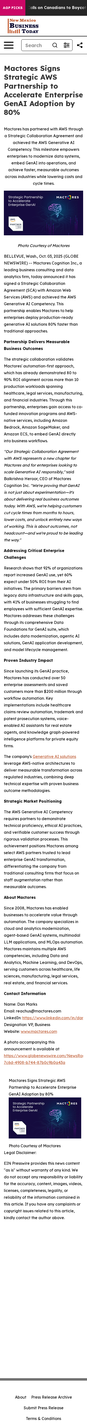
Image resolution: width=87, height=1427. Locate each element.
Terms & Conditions (43, 1418)
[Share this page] (79, 45)
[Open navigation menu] (9, 45)
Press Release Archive (51, 1397)
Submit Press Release (44, 1407)
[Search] (55, 45)
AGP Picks (12, 8)
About (20, 1397)
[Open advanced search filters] (66, 45)
